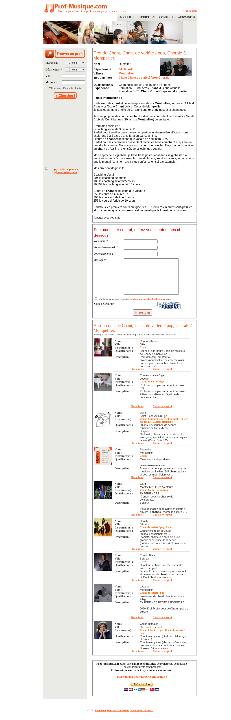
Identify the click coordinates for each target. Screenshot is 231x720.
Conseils (166, 17)
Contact (134, 710)
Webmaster (186, 17)
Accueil (125, 17)
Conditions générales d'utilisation (147, 299)
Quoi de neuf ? (145, 710)
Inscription (145, 17)
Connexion (190, 10)
